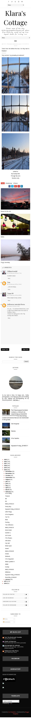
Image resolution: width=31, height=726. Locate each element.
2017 (5, 581)
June (7, 483)
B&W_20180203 (9, 569)
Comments (7, 622)
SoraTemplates (12, 712)
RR (6, 501)
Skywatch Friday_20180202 (12, 574)
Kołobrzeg (26, 44)
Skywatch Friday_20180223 (12, 509)
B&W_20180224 (9, 504)
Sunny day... (8, 506)
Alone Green (8, 530)
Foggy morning (5, 262)
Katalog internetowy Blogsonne (11, 692)
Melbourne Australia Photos (16, 304)
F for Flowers (8, 538)
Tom (8, 282)
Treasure (7, 496)
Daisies (13, 431)
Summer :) (8, 532)
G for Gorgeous (9, 514)
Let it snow (8, 535)
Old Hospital (15, 424)
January (8, 579)
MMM (6, 564)
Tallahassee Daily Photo (11, 651)
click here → (16, 400)
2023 (5, 459)
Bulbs (2, 237)
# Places (16, 183)
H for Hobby (8, 493)
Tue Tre (7, 517)
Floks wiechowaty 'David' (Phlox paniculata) (15, 642)
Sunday (7, 567)
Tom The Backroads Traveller (13, 637)
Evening (7, 522)
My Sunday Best (15, 173)
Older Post (25, 349)
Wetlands (7, 556)
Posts (5, 619)
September (9, 477)
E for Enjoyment (9, 559)
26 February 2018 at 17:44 (15, 273)
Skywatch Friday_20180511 (19, 446)
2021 (5, 463)
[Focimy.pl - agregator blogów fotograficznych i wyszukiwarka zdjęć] (9, 679)
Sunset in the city (6, 211)
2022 (5, 461)
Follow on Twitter (8, 594)
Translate (15, 703)
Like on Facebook (8, 597)
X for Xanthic (15, 438)
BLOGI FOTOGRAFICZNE (9, 674)
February (8, 491)
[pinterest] (15, 1)
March (7, 489)
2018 (5, 469)
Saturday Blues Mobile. (10, 638)
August (8, 479)
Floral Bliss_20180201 (11, 577)
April (7, 487)
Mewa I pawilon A (10, 561)
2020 (5, 465)
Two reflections (9, 525)
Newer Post (5, 349)
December (9, 471)
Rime (6, 519)
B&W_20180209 (9, 551)
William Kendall (12, 271)
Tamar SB (10, 293)
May (7, 485)
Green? (7, 548)
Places (15, 45)
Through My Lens (15, 176)
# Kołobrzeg (9, 183)
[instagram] (18, 1)
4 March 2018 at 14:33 (14, 306)
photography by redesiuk (12, 645)
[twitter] (12, 1)
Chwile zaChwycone (10, 641)
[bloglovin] (22, 1)
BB (6, 498)
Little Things (8, 511)
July (7, 481)
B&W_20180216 (9, 527)
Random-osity (15, 178)
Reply (9, 278)
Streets (7, 553)
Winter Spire (8, 546)
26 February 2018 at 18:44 (15, 284)
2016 (5, 583)
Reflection (7, 572)
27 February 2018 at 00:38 (15, 295)
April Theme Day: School (10, 652)
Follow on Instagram (9, 605)
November (9, 473)
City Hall (7, 543)
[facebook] (8, 1)
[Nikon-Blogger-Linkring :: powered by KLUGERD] (15, 688)
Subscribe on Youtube (9, 601)
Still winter (8, 540)
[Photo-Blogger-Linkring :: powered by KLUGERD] (15, 684)
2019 (5, 467)
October (8, 475)
